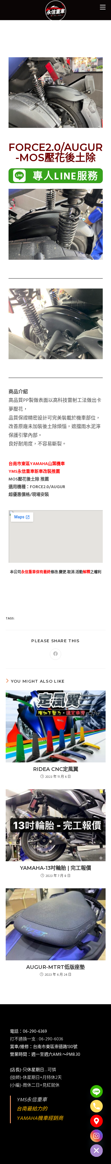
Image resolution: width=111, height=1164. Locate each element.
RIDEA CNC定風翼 (55, 769)
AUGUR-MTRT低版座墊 (55, 967)
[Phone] (96, 1106)
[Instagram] (96, 1136)
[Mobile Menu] (103, 7)
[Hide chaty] (96, 1150)
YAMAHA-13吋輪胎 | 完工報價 (55, 868)
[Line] (96, 1091)
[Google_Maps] (96, 1121)
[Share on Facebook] (55, 654)
